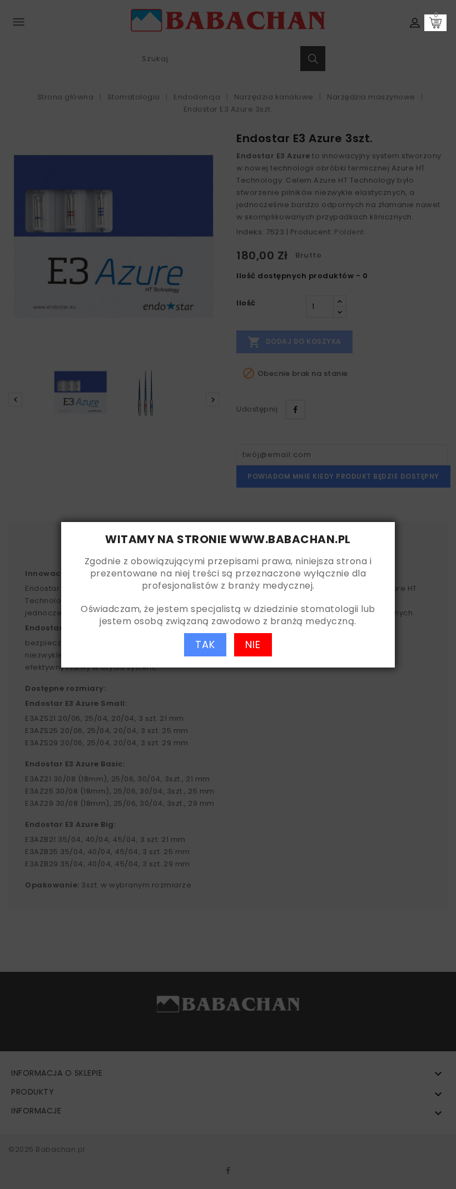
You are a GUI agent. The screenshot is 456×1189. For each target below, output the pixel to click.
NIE (253, 644)
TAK (205, 644)
